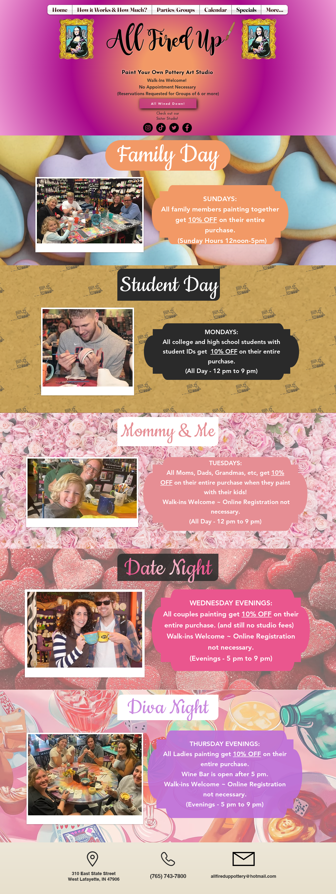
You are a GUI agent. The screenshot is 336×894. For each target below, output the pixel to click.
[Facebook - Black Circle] (187, 128)
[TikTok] (161, 128)
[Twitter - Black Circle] (174, 128)
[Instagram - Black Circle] (148, 128)
